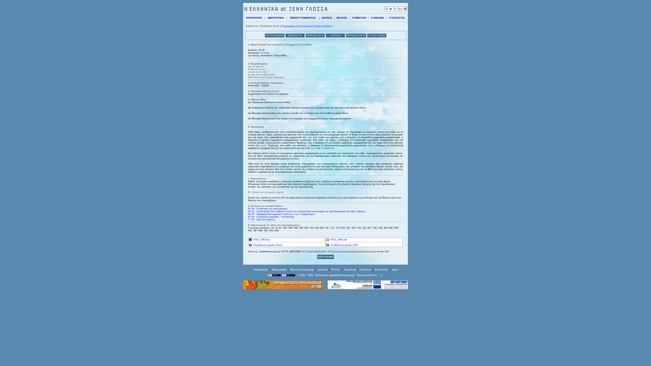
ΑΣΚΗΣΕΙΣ (326, 18)
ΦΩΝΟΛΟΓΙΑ (295, 35)
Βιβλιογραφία (279, 269)
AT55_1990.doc (261, 239)
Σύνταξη (264, 52)
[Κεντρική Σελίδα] (286, 10)
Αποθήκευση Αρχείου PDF (343, 245)
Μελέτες (335, 269)
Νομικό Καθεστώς (367, 275)
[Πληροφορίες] (386, 9)
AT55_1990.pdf (338, 239)
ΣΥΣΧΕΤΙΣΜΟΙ (376, 35)
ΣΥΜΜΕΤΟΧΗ (359, 18)
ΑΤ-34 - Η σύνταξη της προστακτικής (268, 208)
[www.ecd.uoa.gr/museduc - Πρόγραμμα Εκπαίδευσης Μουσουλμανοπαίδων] (283, 288)
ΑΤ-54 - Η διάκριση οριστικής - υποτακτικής (271, 216)
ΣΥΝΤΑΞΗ (335, 35)
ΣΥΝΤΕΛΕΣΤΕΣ (397, 18)
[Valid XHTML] (274, 275)
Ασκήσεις (322, 269)
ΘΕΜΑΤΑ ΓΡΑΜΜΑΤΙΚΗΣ (303, 18)
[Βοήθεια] (390, 9)
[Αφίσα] (394, 9)
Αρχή (395, 269)
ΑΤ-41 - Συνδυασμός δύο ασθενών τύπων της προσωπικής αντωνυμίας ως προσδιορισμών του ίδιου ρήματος (307, 211)
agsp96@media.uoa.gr (341, 275)
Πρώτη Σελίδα (322, 26)
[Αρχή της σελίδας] (381, 275)
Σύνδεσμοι (365, 269)
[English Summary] (399, 9)
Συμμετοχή (350, 269)
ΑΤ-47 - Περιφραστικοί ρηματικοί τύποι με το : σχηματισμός (281, 214)
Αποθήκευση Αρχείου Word (267, 245)
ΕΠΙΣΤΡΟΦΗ (325, 257)
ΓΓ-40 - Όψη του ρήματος (261, 219)
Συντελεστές (305, 26)
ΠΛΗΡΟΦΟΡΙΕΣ (254, 18)
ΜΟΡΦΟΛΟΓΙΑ (315, 35)
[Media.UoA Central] (405, 9)
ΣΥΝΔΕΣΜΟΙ (377, 18)
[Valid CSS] (288, 275)
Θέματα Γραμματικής (302, 269)
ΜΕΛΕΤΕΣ (342, 18)
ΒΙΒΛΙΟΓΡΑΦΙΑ (276, 18)
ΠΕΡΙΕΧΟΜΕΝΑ (274, 35)
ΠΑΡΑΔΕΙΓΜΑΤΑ (356, 35)
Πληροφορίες (288, 26)
